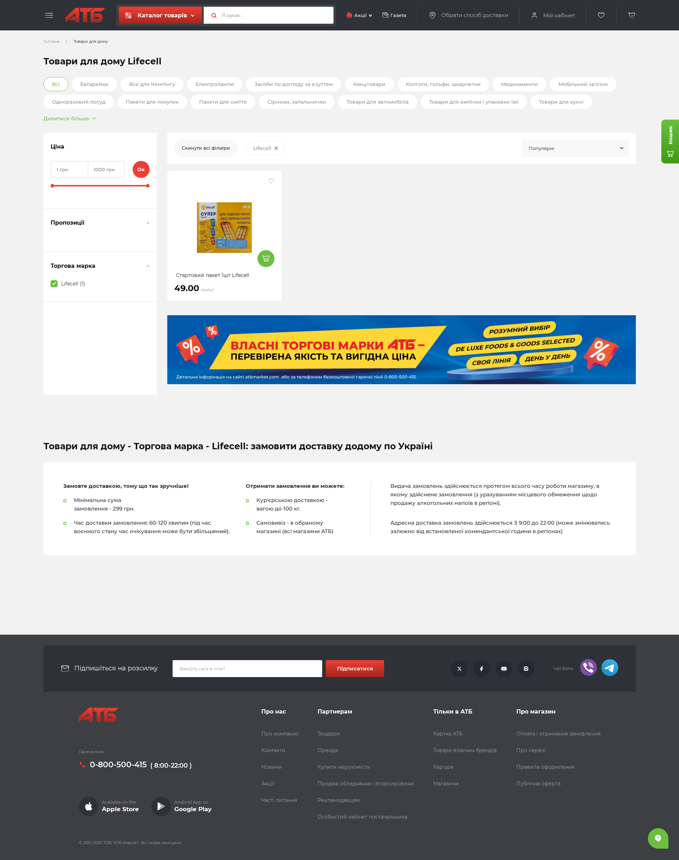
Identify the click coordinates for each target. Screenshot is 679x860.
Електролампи (215, 84)
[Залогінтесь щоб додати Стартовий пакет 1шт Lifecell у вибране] (271, 181)
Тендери (329, 734)
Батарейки (94, 84)
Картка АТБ (448, 734)
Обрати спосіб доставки (474, 15)
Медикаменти (519, 84)
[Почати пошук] (211, 15)
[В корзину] (632, 15)
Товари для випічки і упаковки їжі (473, 102)
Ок (141, 169)
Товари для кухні (561, 102)
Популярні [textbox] (542, 148)
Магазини (446, 783)
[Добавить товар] (265, 258)
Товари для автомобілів (378, 102)
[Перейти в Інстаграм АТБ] (526, 668)
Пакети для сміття (223, 102)
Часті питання (279, 800)
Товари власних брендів (465, 750)
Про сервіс (531, 750)
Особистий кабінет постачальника (362, 817)
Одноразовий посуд (78, 102)
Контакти (273, 750)
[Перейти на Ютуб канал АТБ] (503, 668)
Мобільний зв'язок (583, 84)
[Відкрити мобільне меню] (48, 15)
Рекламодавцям (339, 800)
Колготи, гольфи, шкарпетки (443, 84)
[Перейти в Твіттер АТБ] (459, 668)
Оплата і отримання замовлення (558, 734)
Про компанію (279, 734)
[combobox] (576, 148)
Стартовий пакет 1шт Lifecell (212, 275)
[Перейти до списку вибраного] (601, 15)
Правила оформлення (545, 767)
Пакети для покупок (152, 102)
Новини (271, 767)
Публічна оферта (538, 783)
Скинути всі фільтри (206, 148)
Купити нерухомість (344, 767)
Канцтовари (369, 84)
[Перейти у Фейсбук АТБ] (481, 668)
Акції (267, 783)
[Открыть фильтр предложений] (147, 222)
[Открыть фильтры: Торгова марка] (147, 266)
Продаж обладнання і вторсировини (366, 783)
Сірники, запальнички (296, 102)
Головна (51, 41)
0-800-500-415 (118, 764)
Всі (56, 84)
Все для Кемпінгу (152, 84)
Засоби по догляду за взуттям (293, 84)
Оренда (328, 750)
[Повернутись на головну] (85, 15)
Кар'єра (443, 767)
